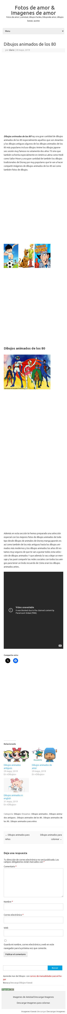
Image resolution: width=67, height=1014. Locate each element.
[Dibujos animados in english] (16, 785)
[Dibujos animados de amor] (44, 755)
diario (11, 50)
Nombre (8, 901)
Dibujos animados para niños (24, 821)
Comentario (10, 866)
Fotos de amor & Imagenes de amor (33, 10)
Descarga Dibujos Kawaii (21, 983)
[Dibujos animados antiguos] (16, 755)
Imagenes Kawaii (28, 1011)
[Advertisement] (33, 87)
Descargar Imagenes (56, 1011)
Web (6, 928)
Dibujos (17, 814)
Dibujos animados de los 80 (29, 817)
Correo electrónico (14, 915)
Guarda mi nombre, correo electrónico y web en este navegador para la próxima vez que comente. (29, 946)
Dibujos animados (39, 814)
